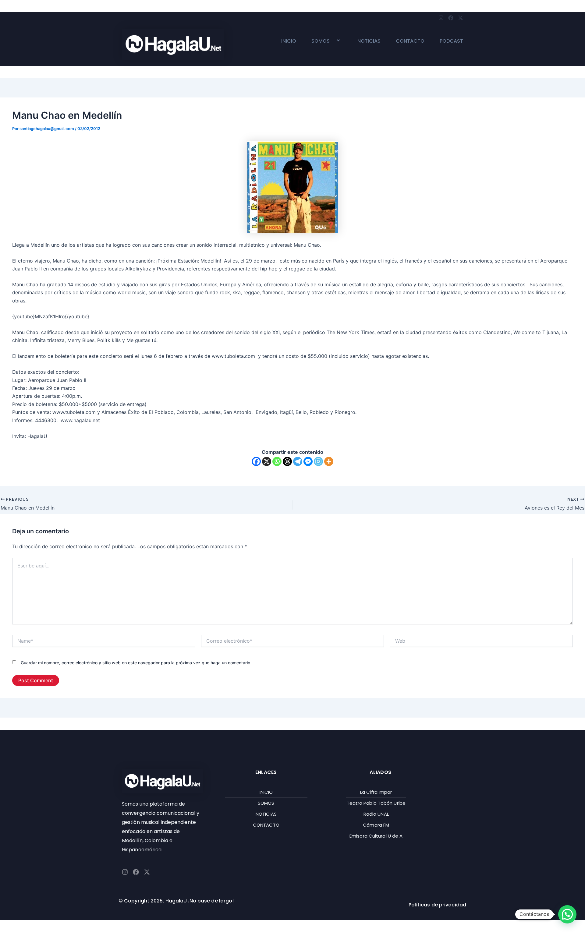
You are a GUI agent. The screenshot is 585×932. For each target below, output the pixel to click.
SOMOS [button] (320, 41)
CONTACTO (410, 41)
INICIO (288, 41)
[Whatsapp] (277, 461)
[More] (328, 461)
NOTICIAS (369, 41)
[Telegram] (297, 461)
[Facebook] (256, 461)
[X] (266, 461)
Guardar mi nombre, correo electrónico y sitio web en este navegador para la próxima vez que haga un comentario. (136, 662)
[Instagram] (318, 461)
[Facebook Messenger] (308, 461)
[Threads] (287, 461)
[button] (332, 40)
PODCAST (451, 41)
